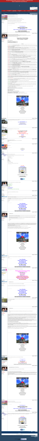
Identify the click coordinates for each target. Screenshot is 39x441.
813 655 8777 (22, 109)
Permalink (33, 118)
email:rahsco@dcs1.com (15, 42)
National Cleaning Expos (22, 27)
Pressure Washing (20, 131)
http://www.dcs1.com (11, 42)
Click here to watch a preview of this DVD (31, 58)
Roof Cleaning (22, 130)
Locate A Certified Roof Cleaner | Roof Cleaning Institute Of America (10, 435)
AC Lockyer (3, 190)
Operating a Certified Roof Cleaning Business (19, 435)
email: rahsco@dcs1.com (10, 92)
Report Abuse (19, 439)
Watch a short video (22, 249)
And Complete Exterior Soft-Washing (22, 176)
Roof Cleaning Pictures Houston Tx (22, 136)
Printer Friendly (36, 118)
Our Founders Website (3, 435)
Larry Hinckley (3, 254)
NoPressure (3, 297)
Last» (29, 431)
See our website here (22, 246)
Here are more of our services (22, 248)
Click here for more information (22, 247)
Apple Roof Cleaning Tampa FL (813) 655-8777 (4, 33)
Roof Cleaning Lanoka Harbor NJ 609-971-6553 (4, 118)
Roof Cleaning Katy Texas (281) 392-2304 (4, 127)
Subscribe (36, 435)
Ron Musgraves (3, 14)
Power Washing (25, 130)
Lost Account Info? (35, 9)
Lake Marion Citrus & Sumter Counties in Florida (22, 425)
